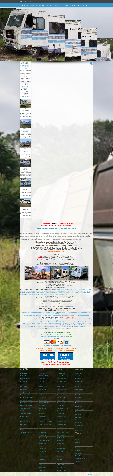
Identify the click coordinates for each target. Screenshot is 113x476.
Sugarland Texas (61, 448)
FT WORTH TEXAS (43, 435)
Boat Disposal (61, 289)
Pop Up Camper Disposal (63, 291)
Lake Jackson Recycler (65, 326)
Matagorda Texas (61, 392)
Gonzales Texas (42, 451)
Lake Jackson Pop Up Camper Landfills (55, 315)
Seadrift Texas (60, 443)
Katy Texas (41, 464)
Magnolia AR (78, 392)
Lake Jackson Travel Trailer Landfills (34, 315)
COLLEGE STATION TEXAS (45, 421)
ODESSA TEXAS (61, 405)
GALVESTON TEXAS (44, 440)
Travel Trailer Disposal (38, 292)
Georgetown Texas (43, 446)
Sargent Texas (60, 440)
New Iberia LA (78, 422)
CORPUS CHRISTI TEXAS (45, 424)
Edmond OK (78, 445)
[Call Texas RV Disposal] (47, 356)
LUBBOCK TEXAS (61, 381)
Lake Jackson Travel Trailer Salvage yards (79, 323)
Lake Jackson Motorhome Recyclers (55, 325)
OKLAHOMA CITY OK (80, 458)
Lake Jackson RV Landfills (50, 312)
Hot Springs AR (78, 386)
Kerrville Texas (42, 467)
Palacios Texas (60, 410)
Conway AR (77, 375)
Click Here (25, 91)
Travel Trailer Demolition (64, 292)
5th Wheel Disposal (24, 375)
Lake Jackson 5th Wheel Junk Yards (35, 322)
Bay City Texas (42, 394)
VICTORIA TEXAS (61, 462)
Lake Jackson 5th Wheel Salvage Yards (33, 323)
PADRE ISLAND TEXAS (62, 408)
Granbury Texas (42, 454)
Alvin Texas (41, 381)
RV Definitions (23, 373)
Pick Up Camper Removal (33, 291)
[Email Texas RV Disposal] (65, 356)
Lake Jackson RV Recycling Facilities (31, 319)
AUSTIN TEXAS (43, 373)
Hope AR (77, 384)
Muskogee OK (78, 453)
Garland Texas (42, 443)
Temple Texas (60, 451)
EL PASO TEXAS (43, 432)
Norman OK (78, 455)
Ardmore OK (78, 437)
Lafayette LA (78, 414)
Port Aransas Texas (61, 416)
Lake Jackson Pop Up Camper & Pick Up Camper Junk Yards (41, 326)
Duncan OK (77, 439)
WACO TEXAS (60, 464)
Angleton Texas (42, 384)
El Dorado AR (78, 378)
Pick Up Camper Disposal (26, 392)
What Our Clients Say (25, 86)
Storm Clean (56, 362)
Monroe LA (77, 420)
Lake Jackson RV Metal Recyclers (68, 319)
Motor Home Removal (25, 419)
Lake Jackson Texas (61, 378)
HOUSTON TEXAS (43, 462)
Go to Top (89, 474)
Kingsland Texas (61, 373)
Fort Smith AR (78, 381)
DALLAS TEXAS (43, 427)
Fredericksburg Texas (44, 437)
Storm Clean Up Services (26, 432)
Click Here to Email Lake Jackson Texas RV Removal (53, 334)
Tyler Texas (59, 459)
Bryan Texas (42, 413)
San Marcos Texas (61, 437)
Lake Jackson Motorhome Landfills (67, 312)
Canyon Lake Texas (43, 419)
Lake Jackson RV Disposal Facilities (32, 312)
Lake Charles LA (79, 417)
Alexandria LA (78, 406)
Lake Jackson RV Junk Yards (50, 319)
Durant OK (77, 442)
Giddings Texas (42, 448)
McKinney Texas (61, 394)
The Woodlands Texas (62, 454)
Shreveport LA (78, 430)
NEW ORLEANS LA (79, 425)
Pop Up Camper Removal (78, 291)
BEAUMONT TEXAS (44, 402)
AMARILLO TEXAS (43, 375)
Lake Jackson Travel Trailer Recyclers (76, 325)
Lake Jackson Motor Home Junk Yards (55, 322)
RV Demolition (58, 294)
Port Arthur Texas (61, 419)
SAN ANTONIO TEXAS (62, 432)
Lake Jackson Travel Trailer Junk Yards (77, 322)
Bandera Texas (42, 392)
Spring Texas (60, 446)
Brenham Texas (42, 408)
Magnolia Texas (60, 386)
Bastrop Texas (42, 397)
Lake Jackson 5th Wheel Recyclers (35, 325)
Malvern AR (77, 394)
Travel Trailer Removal (51, 292)
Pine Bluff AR (78, 397)
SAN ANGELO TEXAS (62, 435)
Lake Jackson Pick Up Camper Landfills (78, 315)
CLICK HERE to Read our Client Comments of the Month (56, 228)
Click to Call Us (25, 79)
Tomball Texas (60, 456)
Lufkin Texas (60, 384)
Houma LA (77, 411)
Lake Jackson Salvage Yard (80, 326)
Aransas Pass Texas (44, 386)
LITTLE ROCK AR (79, 389)
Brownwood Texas (43, 410)
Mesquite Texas (60, 400)
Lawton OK (77, 447)
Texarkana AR (78, 400)
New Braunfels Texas (62, 402)
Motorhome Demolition (32, 294)
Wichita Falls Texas (61, 470)
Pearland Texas (60, 413)
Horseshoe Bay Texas (44, 459)
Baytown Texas (42, 400)
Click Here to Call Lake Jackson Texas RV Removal (53, 336)
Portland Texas (60, 427)
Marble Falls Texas (61, 389)
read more (25, 71)
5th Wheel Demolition (25, 378)
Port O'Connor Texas (61, 424)
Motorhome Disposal (77, 292)
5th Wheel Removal (24, 381)
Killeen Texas (42, 470)
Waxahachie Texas (61, 467)
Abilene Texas (42, 378)
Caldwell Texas (42, 416)
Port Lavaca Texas (61, 421)
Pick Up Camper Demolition (48, 291)
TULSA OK (77, 461)
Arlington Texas (42, 389)
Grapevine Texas (43, 456)
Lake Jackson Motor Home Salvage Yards (55, 323)
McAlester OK (78, 450)
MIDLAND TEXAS (61, 397)
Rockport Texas (60, 429)
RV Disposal (42, 294)
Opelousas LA (78, 428)
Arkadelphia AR (78, 373)
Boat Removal (79, 289)
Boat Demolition (69, 289)
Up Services (67, 362)
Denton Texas (42, 429)
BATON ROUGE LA (79, 409)
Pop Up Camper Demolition (26, 405)
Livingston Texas (61, 375)
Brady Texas (42, 405)
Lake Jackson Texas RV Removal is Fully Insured (56, 345)
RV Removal (49, 294)
